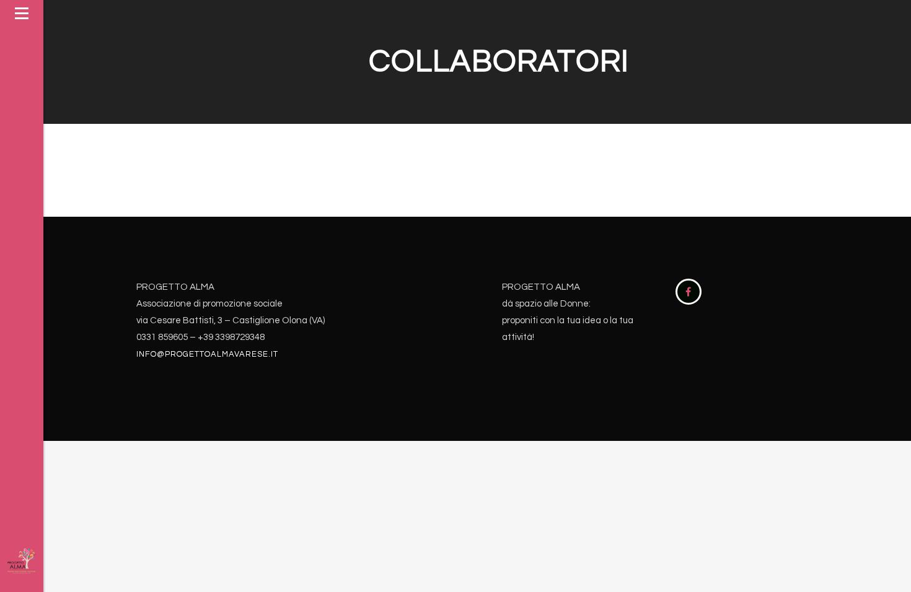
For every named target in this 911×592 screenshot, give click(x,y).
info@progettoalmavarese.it (207, 354)
